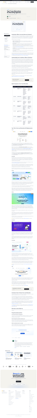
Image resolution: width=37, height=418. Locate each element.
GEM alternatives (26, 285)
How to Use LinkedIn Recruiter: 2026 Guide (18, 397)
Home (2, 3)
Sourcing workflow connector (31, 396)
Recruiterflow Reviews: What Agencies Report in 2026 (9, 358)
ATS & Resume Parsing (11, 398)
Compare (30, 393)
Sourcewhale (5, 54)
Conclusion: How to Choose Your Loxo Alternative (7, 56)
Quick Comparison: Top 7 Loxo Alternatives (7, 48)
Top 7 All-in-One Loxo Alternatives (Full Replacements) (7, 49)
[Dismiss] (36, 0)
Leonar (4, 50)
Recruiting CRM (30, 395)
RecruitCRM (5, 51)
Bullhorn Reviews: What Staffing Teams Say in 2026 (18, 358)
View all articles (17, 398)
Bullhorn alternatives (26, 218)
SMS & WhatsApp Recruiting (11, 402)
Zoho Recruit (5, 53)
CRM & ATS (6, 3)
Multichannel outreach (31, 397)
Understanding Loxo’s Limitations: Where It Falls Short (7, 46)
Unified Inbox (10, 394)
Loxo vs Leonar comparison (25, 55)
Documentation (23, 393)
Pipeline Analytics (10, 399)
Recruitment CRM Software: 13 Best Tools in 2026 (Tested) (18, 391)
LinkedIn (15, 347)
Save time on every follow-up (6, 57)
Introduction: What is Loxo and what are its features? (7, 45)
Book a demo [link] (7, 35)
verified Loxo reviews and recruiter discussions (17, 54)
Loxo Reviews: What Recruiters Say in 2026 (27, 358)
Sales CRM (10, 400)
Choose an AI (6, 41)
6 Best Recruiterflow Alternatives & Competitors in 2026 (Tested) (18, 396)
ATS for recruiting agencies (31, 394)
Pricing (29, 392)
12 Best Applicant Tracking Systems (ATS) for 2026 (18, 393)
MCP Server (23, 392)
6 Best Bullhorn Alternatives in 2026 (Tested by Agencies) (18, 394)
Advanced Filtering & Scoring (11, 397)
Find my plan (22, 333)
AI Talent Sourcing (10, 401)
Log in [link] (29, 404)
